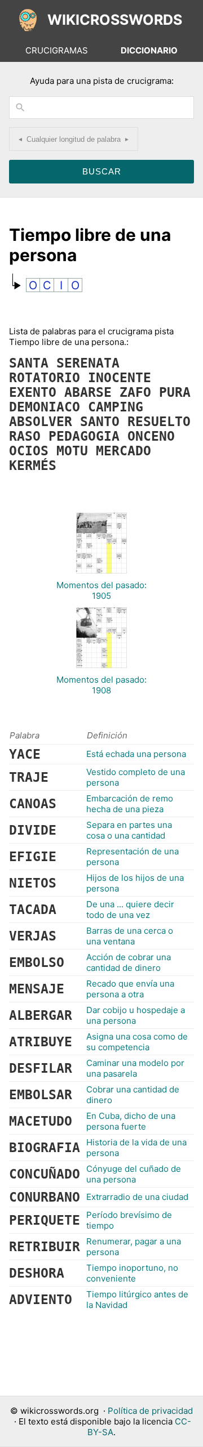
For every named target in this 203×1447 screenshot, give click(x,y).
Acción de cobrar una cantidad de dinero (128, 962)
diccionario (149, 50)
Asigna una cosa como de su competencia (137, 1041)
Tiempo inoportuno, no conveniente (132, 1273)
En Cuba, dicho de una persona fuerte (130, 1121)
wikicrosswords (114, 19)
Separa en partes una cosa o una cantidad (129, 830)
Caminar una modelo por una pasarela (135, 1068)
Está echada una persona (136, 754)
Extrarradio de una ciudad (137, 1196)
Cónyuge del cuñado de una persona (133, 1174)
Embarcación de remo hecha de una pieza (129, 803)
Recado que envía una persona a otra (130, 989)
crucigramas (56, 50)
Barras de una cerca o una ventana (129, 936)
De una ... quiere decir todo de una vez (130, 909)
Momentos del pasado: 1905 (101, 590)
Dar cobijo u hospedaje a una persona (135, 1015)
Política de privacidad (150, 1410)
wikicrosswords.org (59, 1410)
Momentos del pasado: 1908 (101, 685)
